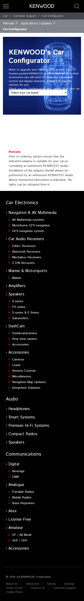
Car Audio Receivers (26, 239)
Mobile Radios (21, 497)
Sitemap (69, 584)
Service (51, 584)
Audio (12, 399)
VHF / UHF (19, 540)
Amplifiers (16, 286)
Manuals (8, 23)
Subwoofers (20, 318)
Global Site (32, 584)
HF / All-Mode (22, 535)
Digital (13, 464)
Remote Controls (24, 371)
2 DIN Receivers (23, 263)
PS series (18, 307)
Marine (16, 278)
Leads (16, 365)
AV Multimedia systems (28, 220)
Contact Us (38, 588)
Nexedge (18, 471)
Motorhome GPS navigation (31, 225)
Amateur (15, 528)
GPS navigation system (28, 231)
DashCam (16, 326)
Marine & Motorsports (27, 271)
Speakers (16, 294)
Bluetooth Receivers (26, 252)
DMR (15, 477)
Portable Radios (23, 492)
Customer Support (24, 16)
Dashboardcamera (24, 333)
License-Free (19, 519)
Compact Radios (22, 434)
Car (5, 16)
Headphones (19, 409)
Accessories (20, 344)
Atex (12, 511)
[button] (6, 6)
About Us (12, 584)
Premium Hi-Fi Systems (28, 426)
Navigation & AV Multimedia (32, 213)
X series (17, 301)
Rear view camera (24, 339)
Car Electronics (22, 202)
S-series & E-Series (25, 312)
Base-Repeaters (23, 503)
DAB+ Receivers (24, 246)
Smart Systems (21, 417)
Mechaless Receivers (26, 257)
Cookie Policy (14, 592)
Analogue (16, 485)
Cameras (18, 359)
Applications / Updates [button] (36, 23)
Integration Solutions (26, 388)
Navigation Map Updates (29, 382)
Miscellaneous (21, 376)
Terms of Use (14, 588)
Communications (23, 454)
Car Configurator (52, 16)
